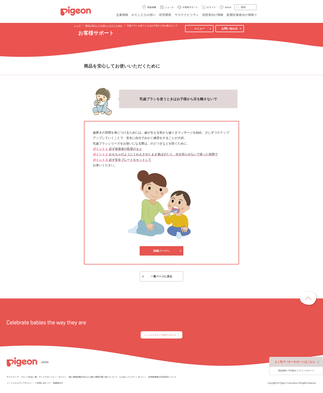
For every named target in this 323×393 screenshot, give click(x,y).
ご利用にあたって (43, 382)
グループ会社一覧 (29, 376)
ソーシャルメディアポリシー (20, 382)
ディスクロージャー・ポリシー (53, 376)
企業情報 (122, 14)
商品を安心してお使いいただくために (103, 25)
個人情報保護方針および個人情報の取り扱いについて (93, 376)
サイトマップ (13, 376)
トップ (77, 25)
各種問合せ (58, 382)
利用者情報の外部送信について (162, 376)
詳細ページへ (161, 250)
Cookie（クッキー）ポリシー (132, 376)
